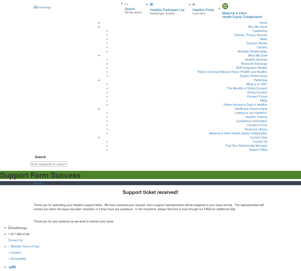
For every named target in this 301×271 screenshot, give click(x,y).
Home (263, 22)
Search (40, 156)
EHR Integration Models (251, 68)
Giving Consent (257, 92)
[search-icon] (126, 4)
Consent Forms (257, 96)
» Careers (14, 252)
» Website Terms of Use (23, 246)
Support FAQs (258, 149)
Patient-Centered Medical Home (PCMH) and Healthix (232, 72)
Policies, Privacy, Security (250, 35)
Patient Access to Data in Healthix (245, 104)
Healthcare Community (249, 109)
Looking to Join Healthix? (251, 113)
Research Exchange (254, 63)
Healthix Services (256, 59)
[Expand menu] (265, 27)
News (263, 39)
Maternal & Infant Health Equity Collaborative (238, 133)
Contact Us (257, 137)
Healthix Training (256, 117)
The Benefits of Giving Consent (247, 88)
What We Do (256, 55)
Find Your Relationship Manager (246, 145)
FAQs (263, 100)
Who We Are (256, 27)
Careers (262, 47)
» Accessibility (17, 258)
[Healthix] (42, 6)
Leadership (260, 31)
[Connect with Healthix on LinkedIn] (10, 267)
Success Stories (257, 43)
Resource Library (256, 129)
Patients (259, 80)
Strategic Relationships (252, 51)
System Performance (253, 76)
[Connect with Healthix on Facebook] (12, 267)
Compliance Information (251, 121)
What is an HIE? (256, 84)
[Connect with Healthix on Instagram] (14, 267)
